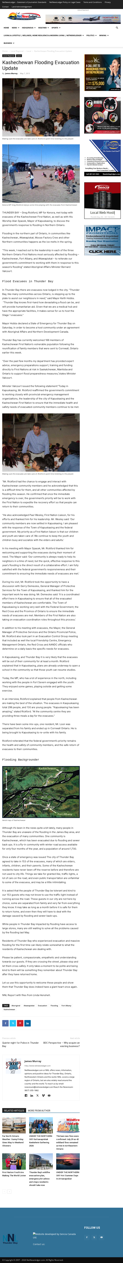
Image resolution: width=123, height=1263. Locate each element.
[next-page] (9, 1192)
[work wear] (102, 115)
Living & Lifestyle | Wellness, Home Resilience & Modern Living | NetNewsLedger (43, 35)
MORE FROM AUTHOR (39, 1110)
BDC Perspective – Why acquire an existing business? (61, 1044)
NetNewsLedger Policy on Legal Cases (64, 2)
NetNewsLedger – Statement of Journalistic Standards (24, 2)
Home (6, 27)
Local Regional (17, 51)
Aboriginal (16, 1005)
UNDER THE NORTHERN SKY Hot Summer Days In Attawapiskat (67, 1175)
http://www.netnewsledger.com (38, 1066)
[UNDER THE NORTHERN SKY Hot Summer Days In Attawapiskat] (68, 1161)
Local (29, 51)
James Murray (11, 73)
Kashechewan (9, 1009)
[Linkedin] (27, 1023)
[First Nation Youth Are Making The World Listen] (14, 1161)
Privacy (108, 2)
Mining (102, 35)
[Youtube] (50, 1096)
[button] (117, 27)
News (14, 27)
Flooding (54, 1005)
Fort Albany (66, 1005)
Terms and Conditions (92, 2)
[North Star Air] (83, 19)
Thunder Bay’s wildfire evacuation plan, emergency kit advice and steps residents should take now (39, 1178)
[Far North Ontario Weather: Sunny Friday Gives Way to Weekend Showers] (14, 1125)
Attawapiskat (29, 1005)
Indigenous (27, 27)
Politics (90, 35)
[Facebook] (5, 1023)
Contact (5, 6)
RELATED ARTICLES (14, 1110)
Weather (42, 27)
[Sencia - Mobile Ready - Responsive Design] (102, 200)
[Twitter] (13, 1023)
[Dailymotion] (27, 1096)
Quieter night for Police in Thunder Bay (20, 1044)
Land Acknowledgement (22, 6)
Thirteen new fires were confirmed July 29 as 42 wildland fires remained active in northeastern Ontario (67, 1142)
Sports (55, 27)
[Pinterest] (20, 1023)
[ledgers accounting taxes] (102, 158)
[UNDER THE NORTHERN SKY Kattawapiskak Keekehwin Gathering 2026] (41, 1125)
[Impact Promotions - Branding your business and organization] (102, 240)
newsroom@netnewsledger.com (50, 1247)
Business (8, 43)
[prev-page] (4, 1192)
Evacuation (42, 1005)
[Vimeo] (44, 1096)
